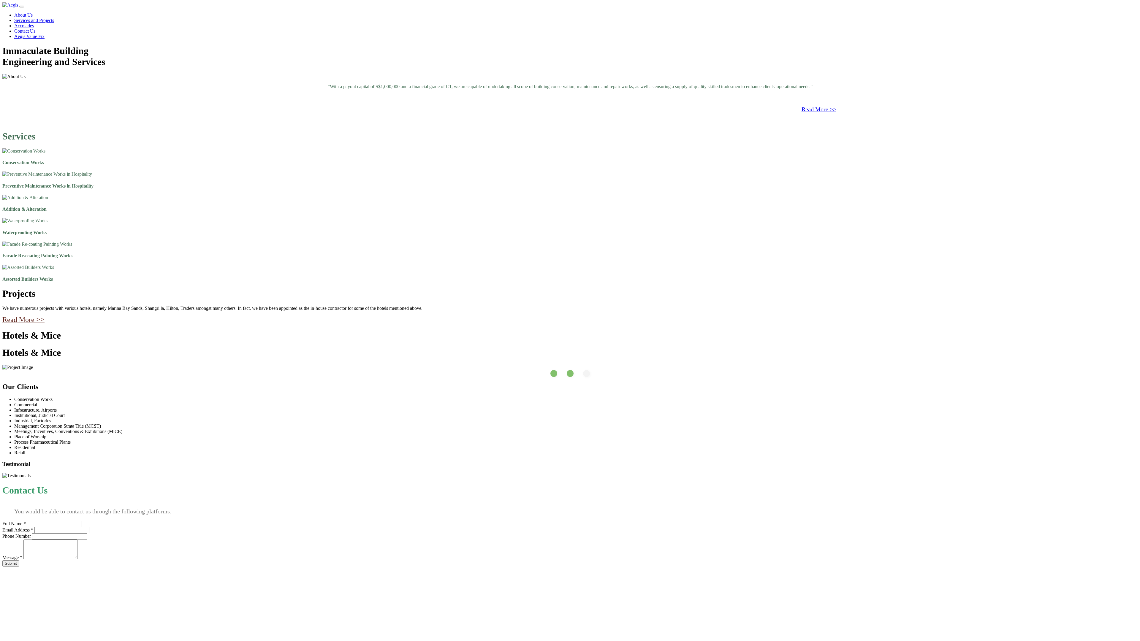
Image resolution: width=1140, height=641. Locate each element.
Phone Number (16, 536)
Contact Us (24, 31)
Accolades (24, 25)
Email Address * (17, 529)
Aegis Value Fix (29, 36)
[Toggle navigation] (21, 6)
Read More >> (819, 109)
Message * (12, 557)
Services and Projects (34, 20)
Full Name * (14, 523)
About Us (23, 15)
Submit (11, 563)
